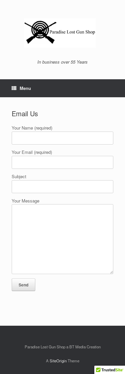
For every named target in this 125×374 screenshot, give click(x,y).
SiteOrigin (58, 360)
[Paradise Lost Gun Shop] (62, 32)
